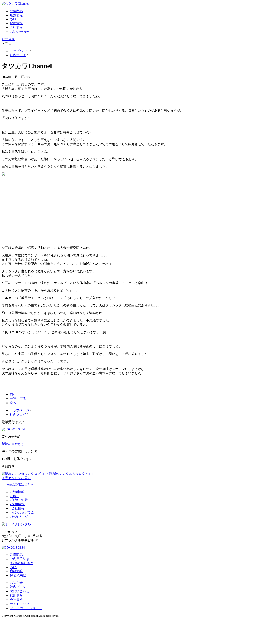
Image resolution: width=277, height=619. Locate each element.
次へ (13, 403)
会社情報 (16, 27)
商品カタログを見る (16, 478)
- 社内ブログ (19, 517)
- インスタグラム (22, 512)
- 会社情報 (17, 508)
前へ (13, 394)
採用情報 (16, 23)
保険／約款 (18, 575)
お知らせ (16, 582)
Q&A (13, 19)
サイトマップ (19, 604)
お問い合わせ (19, 31)
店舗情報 (16, 15)
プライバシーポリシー (26, 608)
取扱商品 (16, 11)
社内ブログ (18, 587)
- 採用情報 (17, 504)
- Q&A (14, 496)
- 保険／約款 (19, 500)
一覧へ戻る (18, 398)
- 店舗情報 (17, 492)
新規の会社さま (13, 444)
